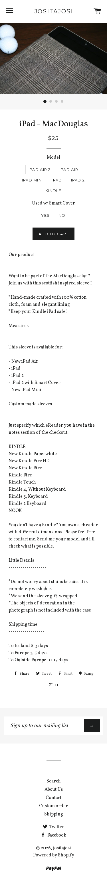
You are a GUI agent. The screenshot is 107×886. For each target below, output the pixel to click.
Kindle (53, 190)
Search (54, 781)
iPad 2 (78, 180)
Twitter (56, 827)
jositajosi (53, 11)
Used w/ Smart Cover (53, 203)
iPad (57, 180)
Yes (45, 215)
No (62, 215)
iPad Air (69, 169)
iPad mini (32, 180)
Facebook (56, 835)
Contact (53, 798)
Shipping (53, 814)
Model (53, 157)
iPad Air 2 (40, 169)
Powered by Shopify (53, 855)
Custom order (53, 806)
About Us (54, 789)
